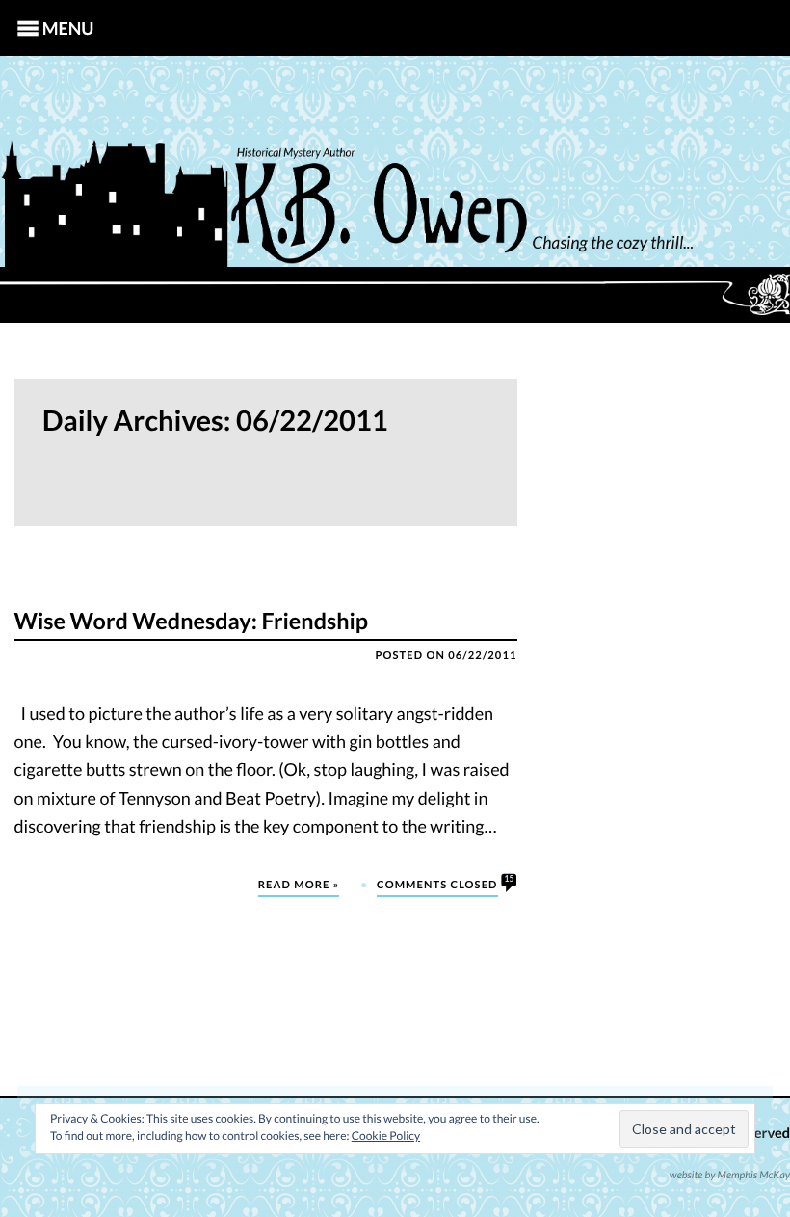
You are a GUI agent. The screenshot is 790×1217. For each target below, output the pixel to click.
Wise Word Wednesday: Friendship (191, 622)
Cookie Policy (386, 1135)
